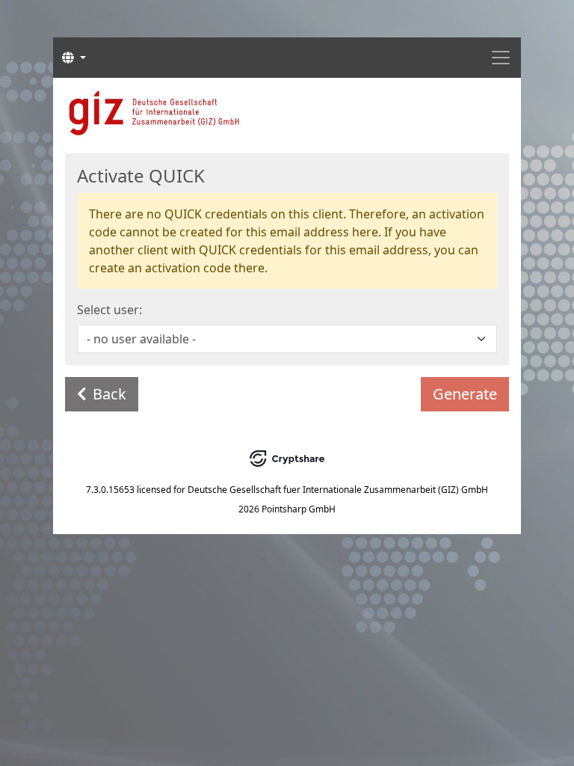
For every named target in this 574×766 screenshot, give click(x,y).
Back (109, 394)
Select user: (109, 309)
